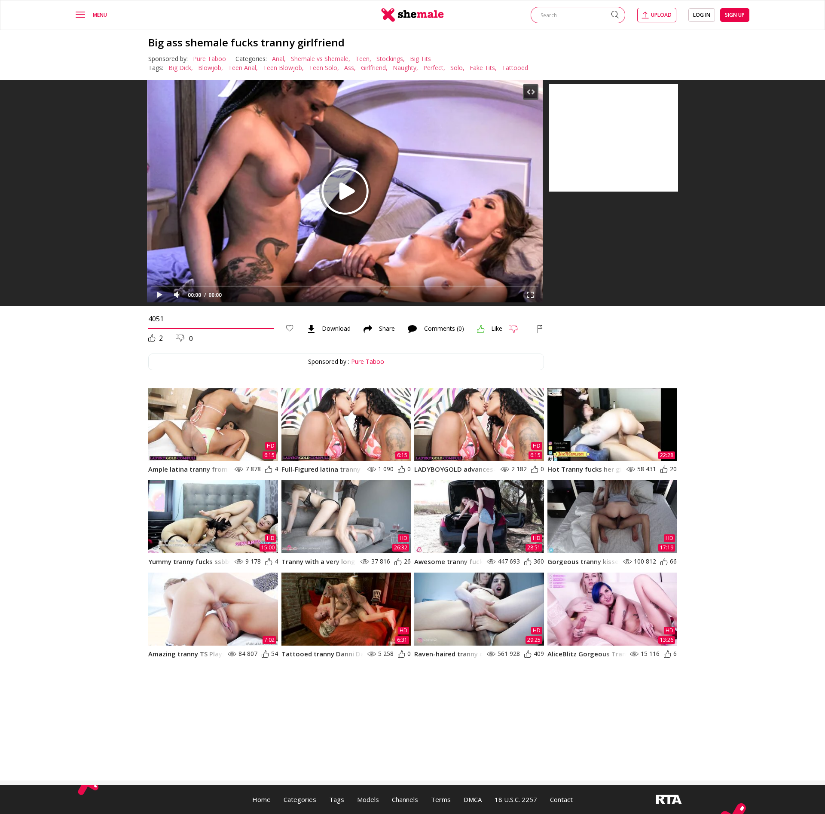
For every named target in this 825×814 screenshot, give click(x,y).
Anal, (279, 59)
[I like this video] (481, 329)
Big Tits (420, 59)
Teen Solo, (324, 68)
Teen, (363, 59)
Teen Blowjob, (283, 68)
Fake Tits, (483, 68)
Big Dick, (180, 68)
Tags (336, 799)
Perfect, (434, 68)
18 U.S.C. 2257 (516, 799)
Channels (405, 799)
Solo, (457, 68)
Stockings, (390, 59)
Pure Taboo (209, 59)
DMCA (473, 799)
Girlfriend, (374, 68)
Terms (441, 799)
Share (387, 329)
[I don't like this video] (517, 329)
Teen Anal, (243, 68)
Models (368, 799)
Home (261, 799)
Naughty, (405, 68)
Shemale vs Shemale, (320, 59)
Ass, (350, 68)
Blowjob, (210, 68)
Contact (561, 799)
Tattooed (515, 68)
